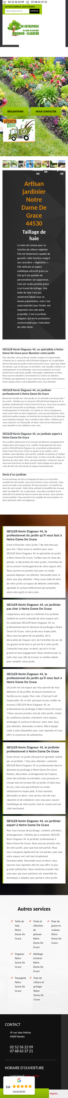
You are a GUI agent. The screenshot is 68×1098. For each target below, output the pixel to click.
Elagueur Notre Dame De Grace (20, 960)
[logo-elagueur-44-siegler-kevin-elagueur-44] (23, 28)
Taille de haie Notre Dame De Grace (20, 930)
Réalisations (15, 111)
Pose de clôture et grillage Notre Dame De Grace (39, 989)
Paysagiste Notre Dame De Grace (20, 984)
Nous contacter (46, 111)
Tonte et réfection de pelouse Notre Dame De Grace (38, 934)
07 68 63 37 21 (39, 2)
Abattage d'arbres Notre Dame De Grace (38, 963)
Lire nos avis (19, 1092)
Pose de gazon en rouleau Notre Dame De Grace (56, 932)
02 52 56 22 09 (16, 2)
